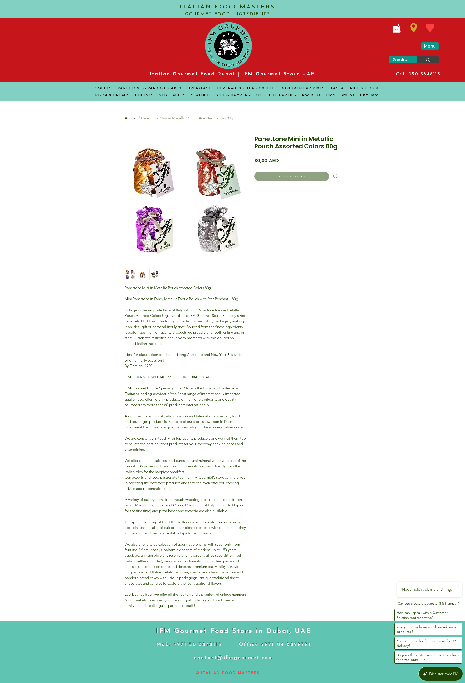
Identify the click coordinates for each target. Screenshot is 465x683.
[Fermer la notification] (458, 586)
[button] (396, 28)
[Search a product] (428, 59)
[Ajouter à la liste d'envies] (336, 176)
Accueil (131, 118)
